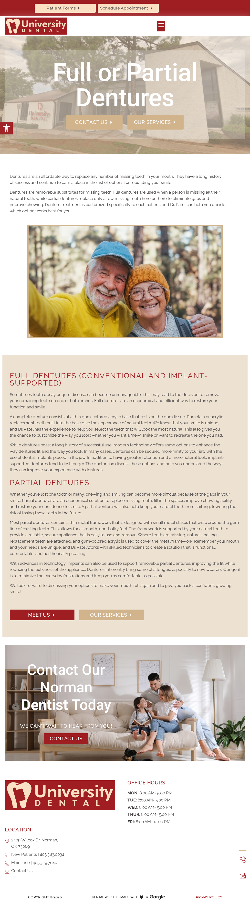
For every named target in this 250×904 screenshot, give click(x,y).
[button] (6, 128)
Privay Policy (209, 897)
